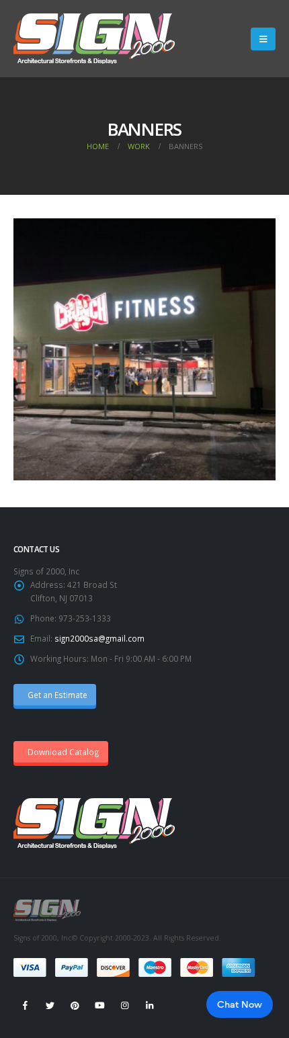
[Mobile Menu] (263, 39)
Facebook (25, 1005)
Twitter (50, 1005)
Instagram (124, 1005)
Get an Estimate (56, 694)
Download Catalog (62, 751)
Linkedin (149, 1005)
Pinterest (75, 1005)
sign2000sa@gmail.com (99, 638)
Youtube (99, 1005)
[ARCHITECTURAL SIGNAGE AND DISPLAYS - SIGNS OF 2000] (94, 38)
